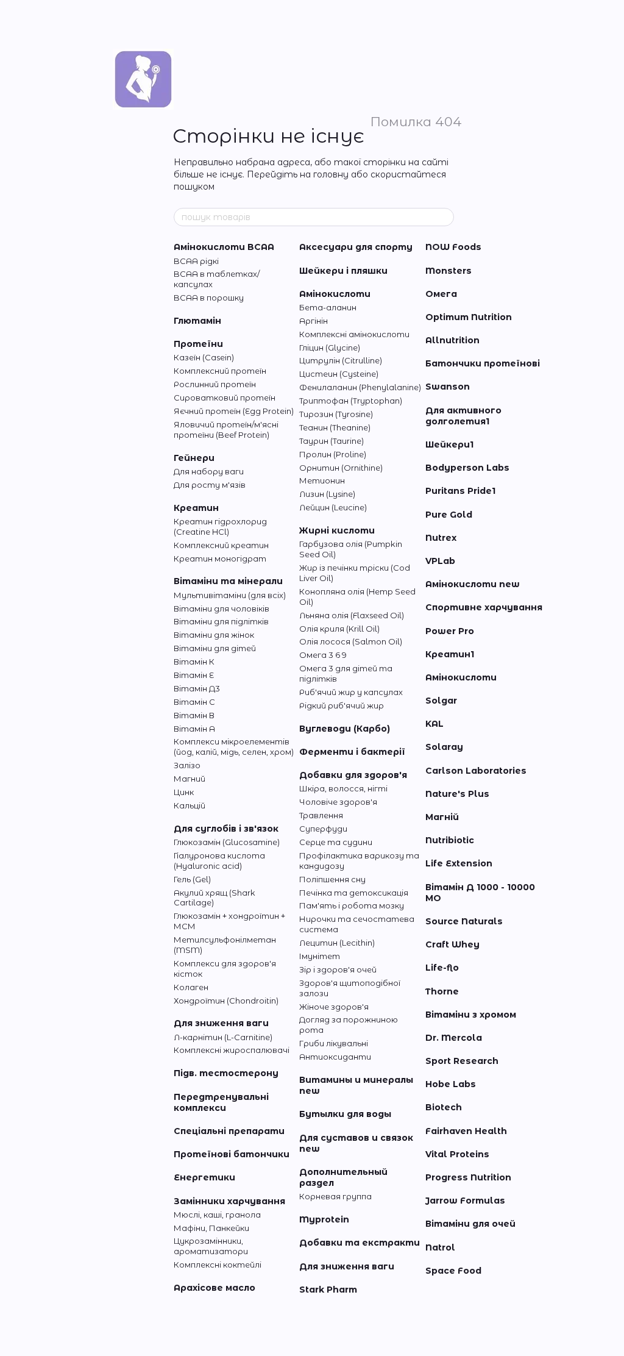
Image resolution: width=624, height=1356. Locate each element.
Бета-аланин (327, 307)
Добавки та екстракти (359, 1242)
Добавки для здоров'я (353, 774)
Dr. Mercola (453, 1037)
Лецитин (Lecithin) (337, 942)
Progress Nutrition (468, 1177)
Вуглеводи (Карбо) (344, 728)
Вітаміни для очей (470, 1223)
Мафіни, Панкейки (211, 1228)
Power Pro (449, 631)
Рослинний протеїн (215, 384)
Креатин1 (449, 654)
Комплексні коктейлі (217, 1264)
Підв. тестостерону (226, 1073)
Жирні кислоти (337, 530)
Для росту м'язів (210, 485)
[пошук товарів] (444, 217)
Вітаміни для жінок (214, 635)
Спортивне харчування (483, 607)
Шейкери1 (449, 444)
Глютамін (197, 320)
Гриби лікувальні (333, 1043)
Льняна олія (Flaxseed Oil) (351, 615)
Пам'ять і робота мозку (351, 905)
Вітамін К (194, 661)
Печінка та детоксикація (353, 892)
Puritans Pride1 (460, 490)
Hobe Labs (450, 1084)
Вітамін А (194, 728)
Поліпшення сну (332, 879)
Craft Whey (452, 944)
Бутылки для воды (345, 1113)
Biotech (443, 1107)
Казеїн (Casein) (204, 357)
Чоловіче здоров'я (338, 802)
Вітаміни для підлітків (221, 621)
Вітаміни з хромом (470, 1014)
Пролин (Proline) (332, 454)
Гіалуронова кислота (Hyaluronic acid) (219, 861)
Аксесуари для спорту (356, 246)
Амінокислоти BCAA (224, 246)
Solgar (441, 700)
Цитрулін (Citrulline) (340, 360)
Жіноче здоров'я (334, 1007)
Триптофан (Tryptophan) (350, 400)
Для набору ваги (209, 471)
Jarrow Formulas (465, 1200)
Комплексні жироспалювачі (231, 1050)
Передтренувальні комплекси (221, 1102)
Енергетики (204, 1177)
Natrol (440, 1247)
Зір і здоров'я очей (338, 969)
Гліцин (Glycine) (329, 347)
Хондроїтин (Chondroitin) (226, 1000)
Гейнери (194, 457)
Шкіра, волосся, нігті (343, 788)
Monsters (448, 270)
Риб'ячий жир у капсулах (351, 692)
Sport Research (461, 1060)
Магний (189, 778)
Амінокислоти (334, 293)
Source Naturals (464, 921)
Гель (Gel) (192, 879)
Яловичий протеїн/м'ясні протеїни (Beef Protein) (226, 429)
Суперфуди (323, 828)
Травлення (321, 815)
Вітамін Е (194, 675)
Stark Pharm (328, 1289)
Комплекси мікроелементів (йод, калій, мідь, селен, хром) (234, 747)
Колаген (191, 987)
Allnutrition (452, 340)
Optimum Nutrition (468, 317)
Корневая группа (335, 1196)
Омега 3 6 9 (323, 655)
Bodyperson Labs (467, 467)
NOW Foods (453, 246)
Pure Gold (448, 514)
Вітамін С (194, 702)
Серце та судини (335, 842)
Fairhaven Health (466, 1131)
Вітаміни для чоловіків (221, 608)
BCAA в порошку (209, 297)
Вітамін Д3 (197, 688)
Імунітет (319, 956)
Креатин (196, 507)
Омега (441, 293)
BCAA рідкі (196, 261)
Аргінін (313, 321)
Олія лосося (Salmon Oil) (350, 641)
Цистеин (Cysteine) (338, 374)
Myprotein (324, 1219)
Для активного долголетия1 (463, 416)
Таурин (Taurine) (331, 441)
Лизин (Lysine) (327, 494)
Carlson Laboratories (475, 770)
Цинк (184, 792)
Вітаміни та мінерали (228, 581)
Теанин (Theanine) (334, 427)
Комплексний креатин (221, 545)
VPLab (440, 560)
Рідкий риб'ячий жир (341, 705)
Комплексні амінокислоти (354, 334)
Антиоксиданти (335, 1057)
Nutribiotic (449, 840)
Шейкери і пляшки (343, 270)
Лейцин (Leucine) (333, 507)
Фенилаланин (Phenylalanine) (360, 387)
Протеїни (198, 343)
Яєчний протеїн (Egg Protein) (234, 411)
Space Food (453, 1270)
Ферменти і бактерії (352, 751)
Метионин (322, 480)
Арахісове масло (214, 1287)
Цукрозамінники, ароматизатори (211, 1246)
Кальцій (189, 805)
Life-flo (442, 967)
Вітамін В (194, 715)
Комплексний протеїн (220, 371)
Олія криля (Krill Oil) (339, 628)
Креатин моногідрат (220, 558)
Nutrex (440, 537)
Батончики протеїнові (482, 363)
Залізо (187, 765)
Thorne (442, 991)
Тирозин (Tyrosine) (336, 414)
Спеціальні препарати (229, 1131)
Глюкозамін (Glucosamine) (227, 842)
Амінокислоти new (472, 584)
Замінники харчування (229, 1201)
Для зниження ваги (221, 1023)
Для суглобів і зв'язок (226, 828)
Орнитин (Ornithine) (341, 468)
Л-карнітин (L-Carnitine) (223, 1037)
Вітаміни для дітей (215, 648)
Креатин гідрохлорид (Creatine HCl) (220, 526)
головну (331, 174)
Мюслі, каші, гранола (217, 1214)
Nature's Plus (457, 793)
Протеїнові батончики (231, 1154)
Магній (442, 817)
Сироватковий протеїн (224, 397)
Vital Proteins (457, 1154)
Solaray (444, 746)
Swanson (447, 386)
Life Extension (458, 863)
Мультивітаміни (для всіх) (230, 595)
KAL (434, 723)
